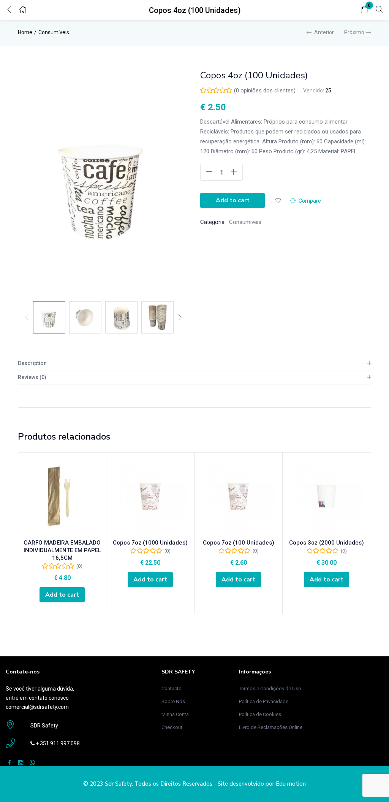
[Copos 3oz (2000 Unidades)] (326, 496)
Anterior (324, 32)
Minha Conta (175, 714)
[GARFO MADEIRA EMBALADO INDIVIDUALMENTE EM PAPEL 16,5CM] (62, 496)
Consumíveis (53, 32)
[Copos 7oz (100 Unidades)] (238, 496)
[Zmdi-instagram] (20, 762)
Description (32, 363)
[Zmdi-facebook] (9, 762)
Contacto (171, 688)
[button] (364, 10)
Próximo (354, 32)
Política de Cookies (260, 714)
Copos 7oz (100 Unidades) (238, 542)
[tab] (194, 363)
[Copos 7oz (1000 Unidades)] (150, 496)
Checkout (171, 727)
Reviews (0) (32, 377)
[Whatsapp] (32, 762)
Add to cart (233, 200)
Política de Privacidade (263, 701)
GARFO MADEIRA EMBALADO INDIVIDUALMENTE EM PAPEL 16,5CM (62, 550)
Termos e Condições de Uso (270, 688)
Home (25, 32)
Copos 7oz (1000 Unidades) (150, 542)
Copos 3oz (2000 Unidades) (326, 542)
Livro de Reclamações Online (270, 727)
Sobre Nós (173, 701)
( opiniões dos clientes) (265, 90)
